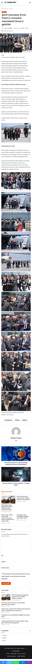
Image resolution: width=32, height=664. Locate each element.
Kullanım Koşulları (11, 656)
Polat (17, 420)
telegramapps (7, 28)
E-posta (3, 561)
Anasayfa (5, 8)
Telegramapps (16, 651)
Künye (19, 653)
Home (8, 653)
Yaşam (4, 640)
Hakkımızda (13, 653)
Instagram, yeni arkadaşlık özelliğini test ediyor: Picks (23, 516)
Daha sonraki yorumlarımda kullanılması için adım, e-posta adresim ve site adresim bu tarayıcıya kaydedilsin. (15, 576)
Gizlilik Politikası (21, 656)
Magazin (4, 638)
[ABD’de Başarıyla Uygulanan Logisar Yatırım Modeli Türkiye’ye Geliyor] (8, 500)
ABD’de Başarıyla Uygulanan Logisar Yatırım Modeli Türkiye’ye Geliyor (7, 507)
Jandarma (9, 420)
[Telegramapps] (10, 2)
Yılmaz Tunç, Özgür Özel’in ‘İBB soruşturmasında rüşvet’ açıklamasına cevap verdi (7, 518)
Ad (2, 555)
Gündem (11, 8)
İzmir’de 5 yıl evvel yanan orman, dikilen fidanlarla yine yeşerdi (23, 498)
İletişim (24, 653)
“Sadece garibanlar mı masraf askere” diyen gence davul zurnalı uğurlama (14, 622)
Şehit (25, 420)
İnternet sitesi (5, 568)
